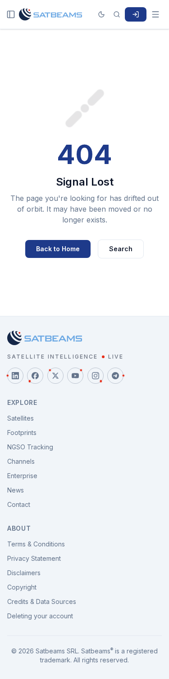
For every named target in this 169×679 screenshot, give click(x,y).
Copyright (22, 587)
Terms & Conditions (36, 544)
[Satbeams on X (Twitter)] (55, 376)
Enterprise (22, 475)
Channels (21, 461)
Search (120, 249)
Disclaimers (24, 573)
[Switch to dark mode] (101, 14)
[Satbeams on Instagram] (95, 376)
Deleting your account (40, 616)
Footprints (22, 432)
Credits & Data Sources (41, 601)
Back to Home (58, 249)
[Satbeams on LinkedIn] (15, 376)
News (15, 490)
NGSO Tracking (30, 447)
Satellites (20, 418)
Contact (18, 504)
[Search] (117, 14)
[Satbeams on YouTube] (75, 376)
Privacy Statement (34, 558)
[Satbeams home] (50, 14)
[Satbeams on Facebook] (35, 376)
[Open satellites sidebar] (11, 14)
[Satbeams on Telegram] (115, 376)
